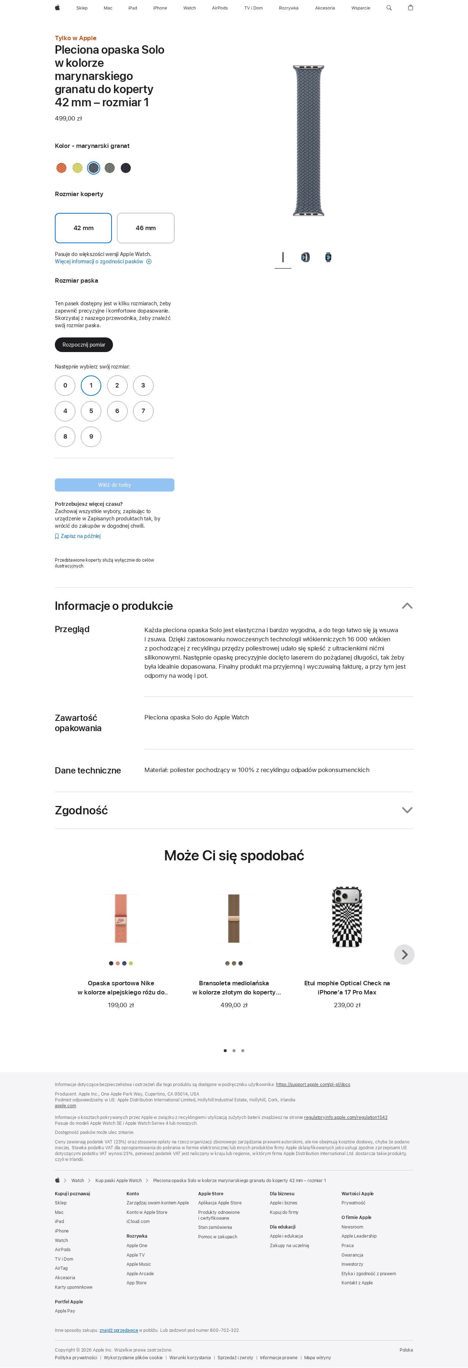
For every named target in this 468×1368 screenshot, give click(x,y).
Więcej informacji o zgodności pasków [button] (100, 261)
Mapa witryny (318, 1357)
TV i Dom (64, 1259)
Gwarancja (352, 1255)
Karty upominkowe (74, 1287)
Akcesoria (65, 1277)
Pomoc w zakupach (217, 1236)
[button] (389, 8)
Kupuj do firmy (284, 1212)
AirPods (63, 1249)
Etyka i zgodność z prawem (368, 1273)
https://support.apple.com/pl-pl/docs (313, 1084)
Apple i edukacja (286, 1236)
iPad (59, 1221)
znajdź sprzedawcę (118, 1330)
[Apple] (57, 1180)
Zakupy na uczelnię (289, 1245)
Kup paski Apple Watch (118, 1180)
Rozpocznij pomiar (84, 345)
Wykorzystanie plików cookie (133, 1357)
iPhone (62, 1231)
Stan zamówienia (215, 1227)
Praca (347, 1245)
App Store (137, 1282)
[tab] (283, 258)
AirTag (61, 1268)
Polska (406, 1350)
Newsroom (352, 1227)
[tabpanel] (308, 138)
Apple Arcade (140, 1273)
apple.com (65, 1105)
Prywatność (353, 1202)
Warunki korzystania (190, 1357)
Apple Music (139, 1264)
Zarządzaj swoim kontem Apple (158, 1202)
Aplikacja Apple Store (219, 1202)
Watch (77, 1180)
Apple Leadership (359, 1236)
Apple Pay (65, 1311)
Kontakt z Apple (357, 1282)
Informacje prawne (279, 1357)
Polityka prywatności (76, 1357)
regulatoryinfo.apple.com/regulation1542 (345, 1117)
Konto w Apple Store (147, 1212)
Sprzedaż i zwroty (235, 1357)
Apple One (137, 1245)
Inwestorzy (352, 1264)
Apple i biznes (283, 1202)
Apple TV (136, 1255)
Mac (59, 1212)
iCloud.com (138, 1221)
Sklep (60, 1202)
